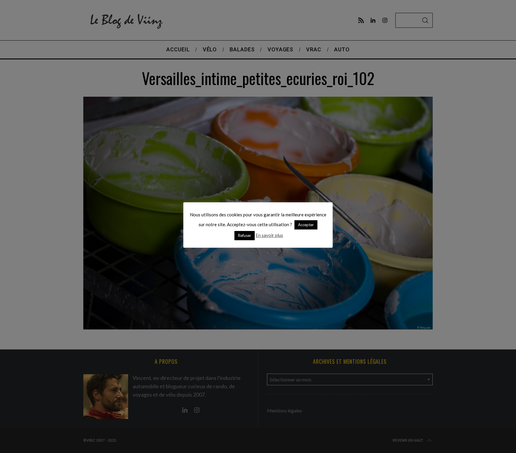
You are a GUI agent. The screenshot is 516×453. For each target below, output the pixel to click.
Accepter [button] (306, 224)
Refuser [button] (244, 235)
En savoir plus (269, 235)
